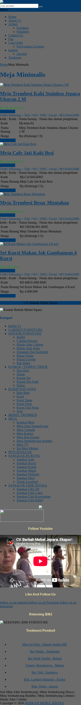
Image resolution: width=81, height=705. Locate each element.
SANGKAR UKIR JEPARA (27, 485)
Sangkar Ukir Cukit (29, 493)
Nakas (21, 385)
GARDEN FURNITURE (25, 329)
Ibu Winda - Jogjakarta (45, 649)
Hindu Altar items (28, 348)
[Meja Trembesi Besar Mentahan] (22, 194)
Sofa (20, 411)
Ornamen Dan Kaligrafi (32, 352)
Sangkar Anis (25, 459)
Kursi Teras (24, 404)
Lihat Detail (8, 140)
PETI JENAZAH (20, 452)
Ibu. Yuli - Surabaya (45, 670)
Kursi (20, 396)
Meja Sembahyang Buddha (34, 441)
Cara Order (15, 42)
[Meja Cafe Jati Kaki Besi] (18, 144)
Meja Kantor (25, 433)
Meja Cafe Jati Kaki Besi (27, 152)
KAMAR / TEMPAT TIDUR (28, 367)
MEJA (12, 418)
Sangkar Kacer (26, 463)
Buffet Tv (14, 326)
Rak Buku (23, 363)
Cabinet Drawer (27, 341)
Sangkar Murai (26, 470)
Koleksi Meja (25, 422)
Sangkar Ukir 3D (28, 489)
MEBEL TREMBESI (22, 415)
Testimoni (14, 57)
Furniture (23, 28)
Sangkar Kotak (26, 467)
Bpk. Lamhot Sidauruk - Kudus (44, 677)
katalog (13, 50)
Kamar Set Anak (27, 381)
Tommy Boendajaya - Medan (45, 663)
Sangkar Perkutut (28, 474)
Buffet (21, 337)
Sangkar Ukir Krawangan (33, 496)
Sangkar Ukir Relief (30, 500)
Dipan (21, 374)
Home (12, 17)
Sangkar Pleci (26, 478)
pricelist (22, 54)
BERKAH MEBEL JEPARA (44, 703)
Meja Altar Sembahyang (32, 426)
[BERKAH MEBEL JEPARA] (21, 2)
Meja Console (26, 430)
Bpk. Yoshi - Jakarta (45, 684)
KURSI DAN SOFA (22, 389)
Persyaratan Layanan (30, 46)
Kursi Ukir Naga (28, 407)
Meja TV (23, 444)
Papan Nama (25, 355)
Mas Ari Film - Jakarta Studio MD (44, 642)
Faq (10, 39)
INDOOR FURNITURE (25, 333)
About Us (14, 20)
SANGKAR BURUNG (24, 456)
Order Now (7, 111)
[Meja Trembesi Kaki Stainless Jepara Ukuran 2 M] (34, 84)
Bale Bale (23, 393)
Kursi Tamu (24, 400)
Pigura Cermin (26, 359)
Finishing (23, 31)
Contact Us (15, 35)
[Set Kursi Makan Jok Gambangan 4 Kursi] (29, 244)
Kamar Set (24, 378)
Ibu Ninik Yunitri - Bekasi (45, 656)
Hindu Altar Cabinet (30, 344)
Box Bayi (23, 370)
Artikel (12, 24)
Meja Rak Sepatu (28, 437)
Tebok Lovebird (27, 481)
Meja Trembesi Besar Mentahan (34, 202)
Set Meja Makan (27, 448)
